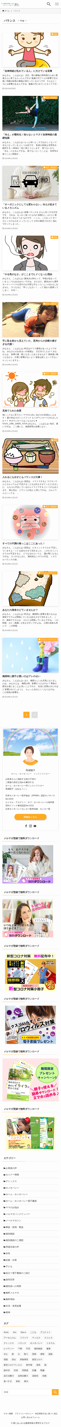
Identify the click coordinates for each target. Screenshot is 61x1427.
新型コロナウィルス (13, 1365)
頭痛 (44, 1376)
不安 (28, 1348)
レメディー (9, 1348)
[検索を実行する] (55, 1392)
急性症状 (10, 1279)
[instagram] (30, 826)
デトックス (11, 1181)
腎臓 (42, 1370)
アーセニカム (10, 1338)
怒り (26, 1354)
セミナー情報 (12, 1174)
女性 (8, 1253)
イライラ (24, 1338)
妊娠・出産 (11, 1260)
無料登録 (10, 1299)
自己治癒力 (9, 1376)
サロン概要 (8, 1414)
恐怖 (34, 1354)
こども (33, 1332)
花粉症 (35, 1376)
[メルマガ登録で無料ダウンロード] (27, 882)
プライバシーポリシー (24, 1414)
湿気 (38, 1365)
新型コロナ (37, 1359)
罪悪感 (25, 1370)
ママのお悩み (12, 1207)
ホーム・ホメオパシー (17, 1194)
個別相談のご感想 (14, 1240)
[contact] (35, 826)
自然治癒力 (23, 1376)
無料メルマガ (12, 1292)
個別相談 (10, 1233)
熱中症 (7, 1370)
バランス (22, 1343)
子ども (9, 1266)
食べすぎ (8, 1381)
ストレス (48, 1338)
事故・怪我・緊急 (14, 1227)
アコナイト (45, 1332)
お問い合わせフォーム (30, 1417)
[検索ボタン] (49, 4)
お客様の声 (11, 1168)
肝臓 (34, 1370)
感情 (42, 1354)
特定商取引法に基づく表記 (46, 1414)
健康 (48, 1348)
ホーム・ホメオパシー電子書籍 (21, 1201)
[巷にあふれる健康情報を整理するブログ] (10, 4)
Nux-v (23, 1332)
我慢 (6, 1359)
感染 (50, 1354)
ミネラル (50, 1343)
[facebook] (26, 826)
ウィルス (36, 1338)
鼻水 (26, 1381)
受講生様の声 (12, 1247)
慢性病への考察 (13, 1286)
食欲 (18, 1381)
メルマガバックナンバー (18, 1214)
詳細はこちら (30, 817)
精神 (8, 1312)
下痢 (20, 1348)
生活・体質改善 (13, 1306)
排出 (14, 1359)
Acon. (6, 1332)
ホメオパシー (12, 1188)
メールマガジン (13, 1220)
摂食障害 (24, 1359)
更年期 (29, 1365)
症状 (16, 1370)
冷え (6, 1354)
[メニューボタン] (57, 4)
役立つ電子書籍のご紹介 (18, 1273)
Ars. (15, 1332)
